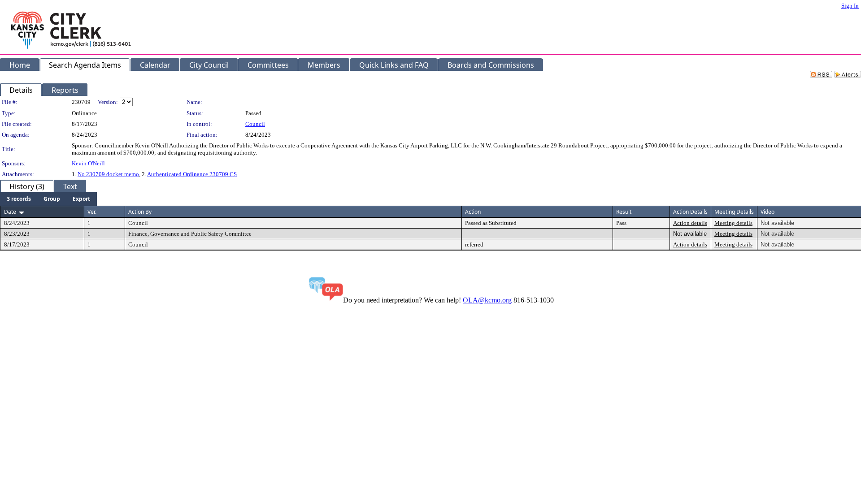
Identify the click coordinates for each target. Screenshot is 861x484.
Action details (690, 223)
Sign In (850, 5)
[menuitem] (18, 199)
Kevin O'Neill (88, 163)
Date (10, 212)
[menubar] (48, 199)
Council (255, 124)
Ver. (91, 212)
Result (623, 212)
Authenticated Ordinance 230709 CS (192, 174)
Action (473, 212)
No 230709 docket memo (108, 174)
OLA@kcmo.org (487, 300)
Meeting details (733, 223)
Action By (140, 212)
